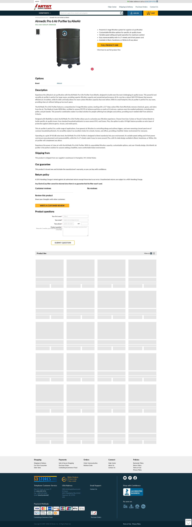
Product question (56, 227)
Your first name (56, 216)
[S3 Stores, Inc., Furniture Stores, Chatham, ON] (133, 492)
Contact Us (154, 7)
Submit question (63, 243)
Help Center (112, 7)
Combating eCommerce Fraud (68, 467)
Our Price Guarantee (40, 465)
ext (79, 223)
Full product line (109, 45)
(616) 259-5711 (150, 1)
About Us (111, 465)
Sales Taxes (37, 467)
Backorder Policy (138, 463)
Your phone (57, 224)
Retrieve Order (88, 465)
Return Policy (137, 465)
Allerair (59, 83)
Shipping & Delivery (126, 7)
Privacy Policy (137, 470)
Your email (58, 220)
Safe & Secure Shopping (66, 463)
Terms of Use (137, 467)
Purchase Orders (141, 7)
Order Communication (91, 463)
